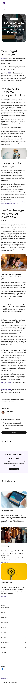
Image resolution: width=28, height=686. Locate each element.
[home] (4, 3)
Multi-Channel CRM (5, 607)
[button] (24, 3)
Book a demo (4, 627)
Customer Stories (5, 622)
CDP (2, 615)
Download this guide (6, 382)
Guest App (3, 612)
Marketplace (3, 617)
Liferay (3, 58)
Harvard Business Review (19, 130)
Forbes (9, 72)
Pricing (2, 625)
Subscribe (14, 432)
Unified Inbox (4, 610)
